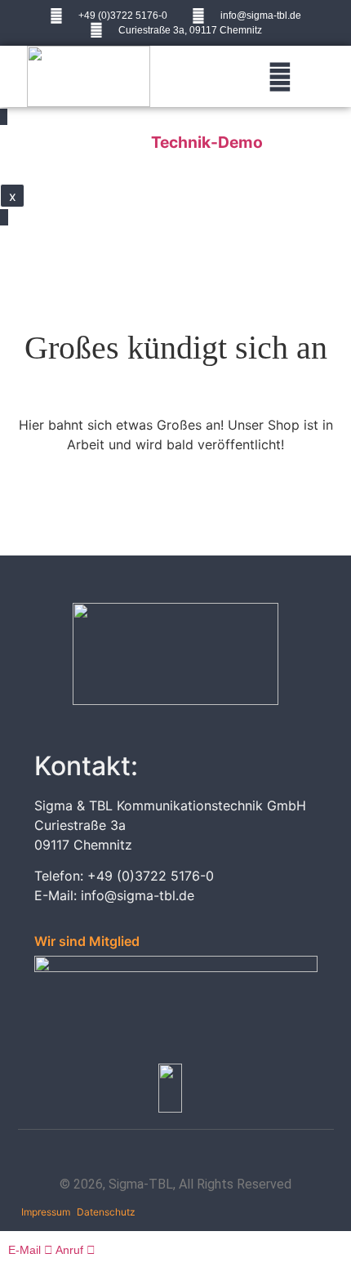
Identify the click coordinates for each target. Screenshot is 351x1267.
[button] (280, 76)
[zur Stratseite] (88, 76)
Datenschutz (106, 1212)
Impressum (45, 1212)
